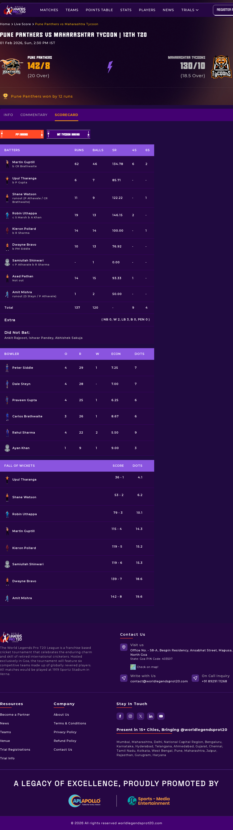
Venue (5, 741)
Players (147, 10)
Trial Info (7, 758)
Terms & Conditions (70, 723)
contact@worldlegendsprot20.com (159, 681)
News (168, 10)
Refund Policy (65, 741)
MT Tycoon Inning (68, 134)
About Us (61, 714)
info (8, 115)
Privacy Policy (65, 732)
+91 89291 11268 (214, 681)
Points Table (99, 10)
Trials (187, 10)
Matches (49, 10)
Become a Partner (15, 714)
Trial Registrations (15, 749)
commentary (34, 115)
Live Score (22, 24)
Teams (72, 10)
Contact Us (63, 749)
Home (5, 24)
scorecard (66, 115)
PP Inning (22, 134)
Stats (126, 10)
